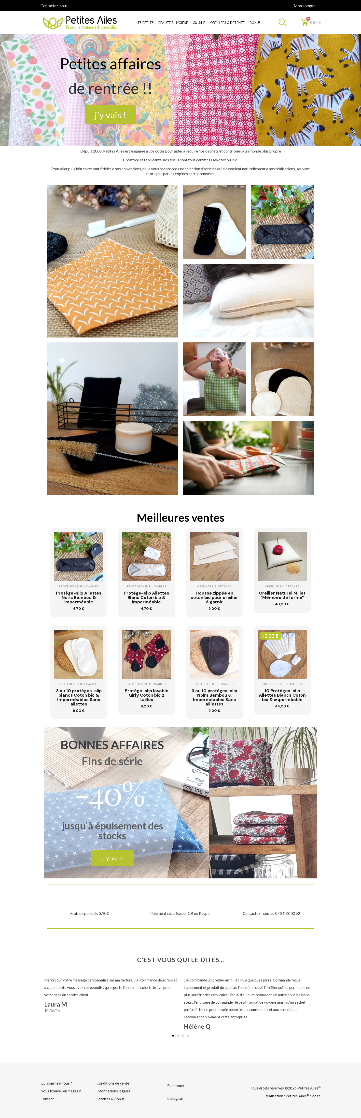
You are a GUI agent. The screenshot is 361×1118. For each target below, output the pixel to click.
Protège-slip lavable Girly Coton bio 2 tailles (146, 695)
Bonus (255, 23)
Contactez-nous (54, 5)
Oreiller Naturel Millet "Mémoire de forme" (282, 595)
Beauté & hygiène (173, 23)
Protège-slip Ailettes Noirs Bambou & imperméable (78, 597)
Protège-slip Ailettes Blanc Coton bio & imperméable (146, 597)
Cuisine (199, 23)
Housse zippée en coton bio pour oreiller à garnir (214, 597)
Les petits (145, 23)
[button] (110, 114)
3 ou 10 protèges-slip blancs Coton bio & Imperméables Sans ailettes (79, 697)
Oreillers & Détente (227, 23)
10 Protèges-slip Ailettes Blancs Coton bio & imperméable (282, 695)
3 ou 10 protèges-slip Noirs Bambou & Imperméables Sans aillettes (214, 697)
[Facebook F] (72, 5)
